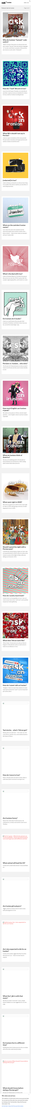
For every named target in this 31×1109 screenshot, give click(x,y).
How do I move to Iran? (11, 775)
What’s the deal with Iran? (13, 274)
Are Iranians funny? (10, 818)
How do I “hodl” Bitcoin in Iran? (14, 89)
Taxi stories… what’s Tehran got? (15, 730)
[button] (30, 1)
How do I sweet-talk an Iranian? (15, 685)
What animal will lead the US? (14, 863)
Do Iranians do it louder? (12, 319)
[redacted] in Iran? (10, 180)
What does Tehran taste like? (14, 640)
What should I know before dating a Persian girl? (13, 1089)
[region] (15, 1101)
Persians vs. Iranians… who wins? (15, 363)
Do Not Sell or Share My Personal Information (12, 1106)
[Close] (29, 1094)
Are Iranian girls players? (12, 906)
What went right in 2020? (12, 502)
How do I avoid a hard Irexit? (13, 596)
